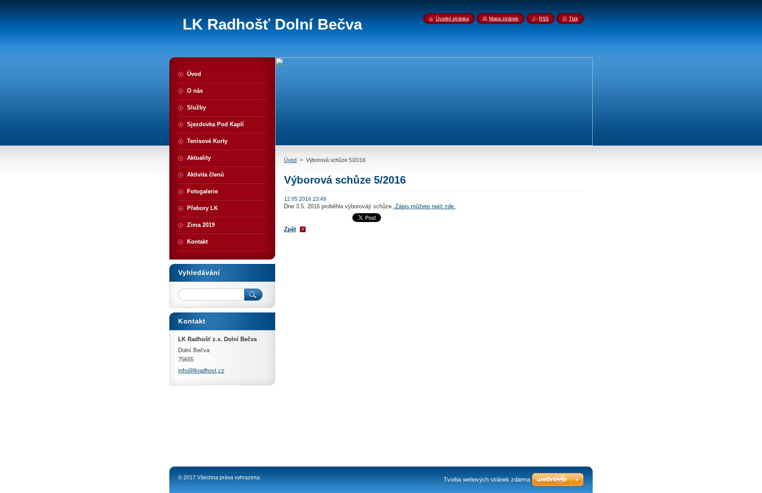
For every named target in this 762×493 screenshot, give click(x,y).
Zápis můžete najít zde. (424, 206)
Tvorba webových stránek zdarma (487, 479)
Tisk (573, 18)
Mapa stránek (504, 18)
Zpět (290, 229)
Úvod (290, 160)
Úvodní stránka (452, 18)
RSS (544, 18)
